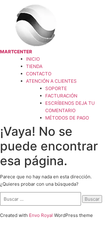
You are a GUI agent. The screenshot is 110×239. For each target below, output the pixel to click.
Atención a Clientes (51, 81)
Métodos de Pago (67, 118)
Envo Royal (41, 215)
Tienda (34, 66)
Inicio (33, 59)
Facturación (61, 96)
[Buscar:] (41, 199)
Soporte (56, 88)
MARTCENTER (16, 52)
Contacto (38, 74)
